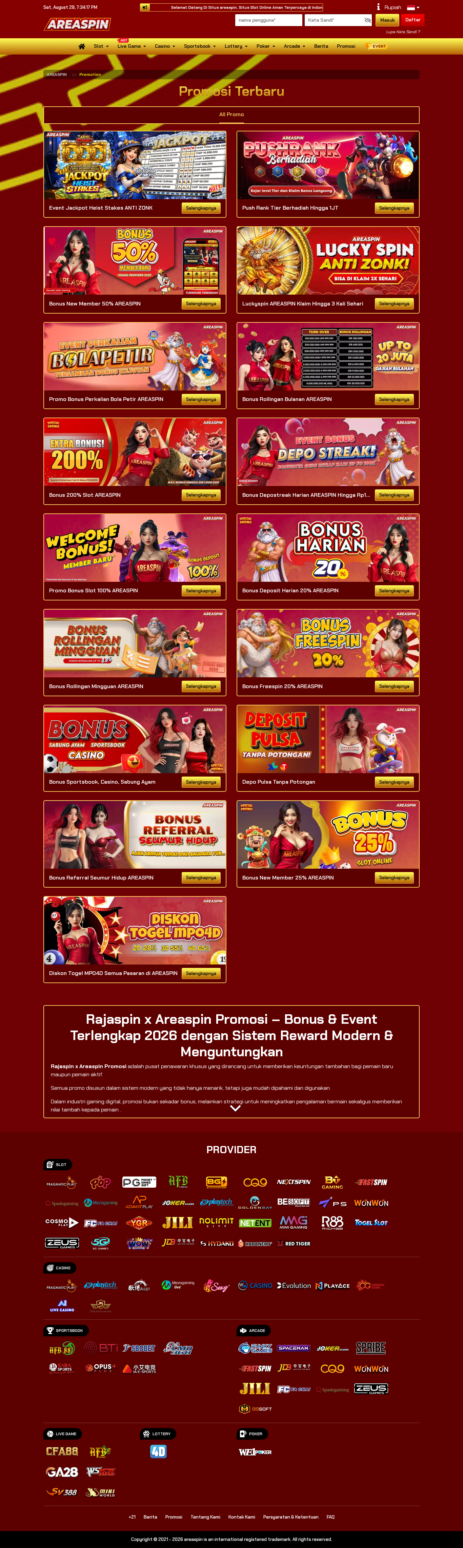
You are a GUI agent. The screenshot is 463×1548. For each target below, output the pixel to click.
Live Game (129, 46)
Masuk (387, 20)
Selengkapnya (201, 208)
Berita (321, 46)
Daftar (413, 20)
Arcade (292, 46)
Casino (162, 46)
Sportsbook (197, 46)
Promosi (346, 46)
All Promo (231, 114)
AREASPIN (57, 74)
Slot (98, 46)
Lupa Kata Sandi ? (403, 32)
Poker (263, 46)
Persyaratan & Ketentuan (291, 1517)
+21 (132, 1517)
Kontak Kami (241, 1517)
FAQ (331, 1517)
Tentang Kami (205, 1517)
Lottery (233, 46)
